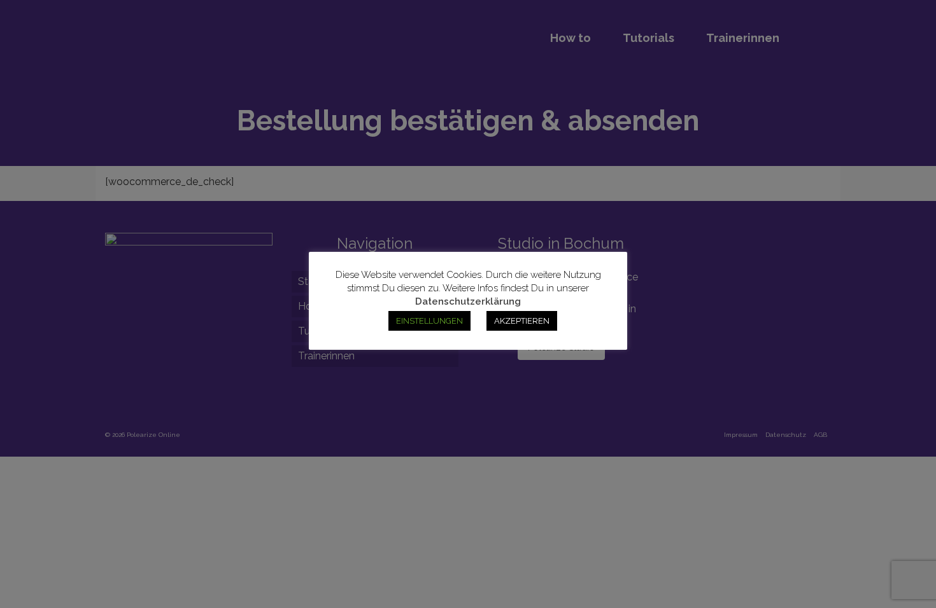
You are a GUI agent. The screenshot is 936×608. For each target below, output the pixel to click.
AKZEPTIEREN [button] (522, 321)
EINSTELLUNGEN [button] (429, 321)
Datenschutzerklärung (468, 301)
